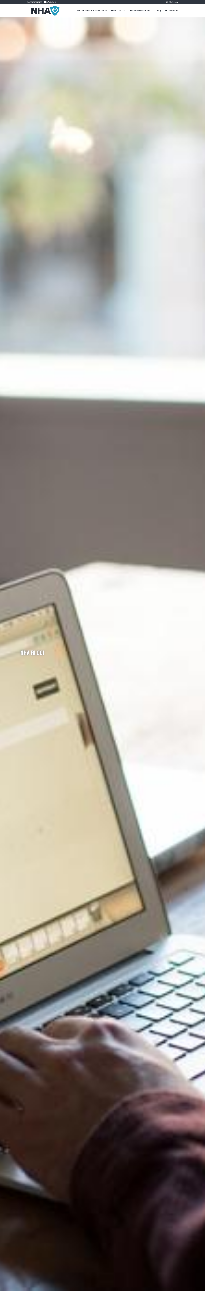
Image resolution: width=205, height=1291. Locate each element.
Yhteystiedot (171, 11)
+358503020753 (35, 2)
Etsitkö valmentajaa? (139, 11)
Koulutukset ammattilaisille (90, 11)
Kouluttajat (116, 11)
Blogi (158, 11)
